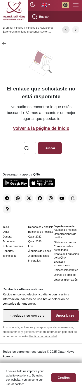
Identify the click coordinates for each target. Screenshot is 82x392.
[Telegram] (7, 198)
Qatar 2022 (35, 236)
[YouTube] (61, 198)
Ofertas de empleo (65, 274)
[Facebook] (39, 198)
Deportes (8, 251)
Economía (9, 241)
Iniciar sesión (65, 5)
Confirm (64, 377)
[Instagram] (50, 198)
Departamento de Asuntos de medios (65, 228)
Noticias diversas (13, 246)
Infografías (34, 260)
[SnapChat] (72, 198)
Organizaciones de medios (65, 235)
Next (76, 29)
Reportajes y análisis (40, 227)
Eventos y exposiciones (62, 263)
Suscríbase (65, 315)
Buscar (50, 148)
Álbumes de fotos (38, 255)
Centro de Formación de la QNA (66, 256)
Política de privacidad (43, 336)
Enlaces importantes (66, 270)
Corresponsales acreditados (63, 248)
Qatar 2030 (35, 241)
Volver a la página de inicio (41, 128)
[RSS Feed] (7, 209)
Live (30, 246)
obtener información (66, 279)
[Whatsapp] (18, 198)
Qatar (6, 231)
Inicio (6, 227)
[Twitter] (28, 198)
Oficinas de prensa (65, 242)
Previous (66, 29)
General (7, 236)
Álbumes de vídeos (39, 251)
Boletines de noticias (40, 231)
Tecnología (9, 255)
